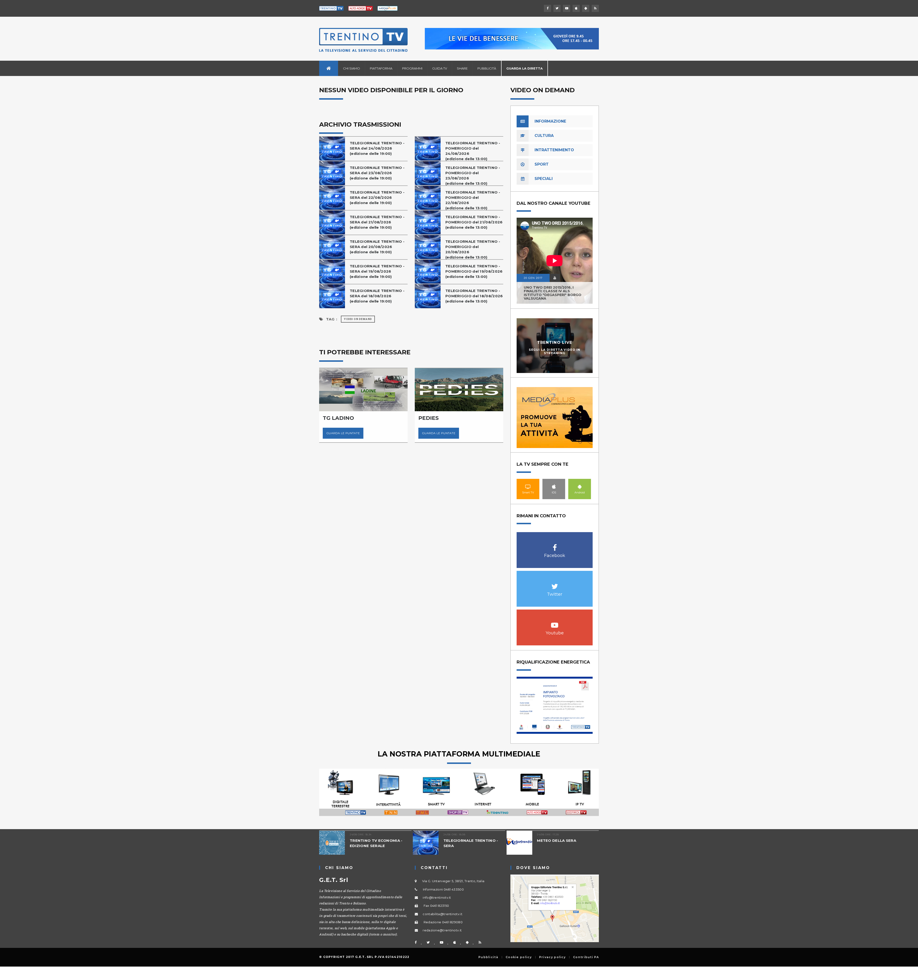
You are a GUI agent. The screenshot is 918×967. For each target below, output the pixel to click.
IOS (554, 486)
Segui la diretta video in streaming (554, 351)
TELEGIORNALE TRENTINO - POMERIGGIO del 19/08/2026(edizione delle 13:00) (474, 271)
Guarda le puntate (343, 433)
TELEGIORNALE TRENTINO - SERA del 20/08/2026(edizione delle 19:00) (377, 246)
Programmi (412, 68)
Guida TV (439, 68)
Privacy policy (552, 957)
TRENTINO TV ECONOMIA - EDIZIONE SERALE (376, 843)
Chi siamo (351, 68)
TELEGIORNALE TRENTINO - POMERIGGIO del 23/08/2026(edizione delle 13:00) (472, 175)
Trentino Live (554, 342)
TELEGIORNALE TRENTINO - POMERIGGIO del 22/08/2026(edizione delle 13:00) (472, 200)
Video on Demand (358, 319)
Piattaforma (381, 68)
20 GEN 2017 (533, 278)
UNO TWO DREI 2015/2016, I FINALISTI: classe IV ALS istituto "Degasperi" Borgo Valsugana (552, 293)
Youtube (555, 623)
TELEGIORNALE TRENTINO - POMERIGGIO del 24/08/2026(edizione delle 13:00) (472, 151)
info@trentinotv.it (437, 897)
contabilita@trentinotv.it (442, 914)
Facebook (554, 545)
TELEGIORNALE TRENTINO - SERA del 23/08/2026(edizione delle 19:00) (377, 172)
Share (462, 68)
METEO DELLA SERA (556, 840)
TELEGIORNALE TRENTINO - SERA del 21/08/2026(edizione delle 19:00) (377, 222)
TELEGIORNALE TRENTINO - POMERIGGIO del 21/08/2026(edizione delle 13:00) (474, 222)
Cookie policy (519, 957)
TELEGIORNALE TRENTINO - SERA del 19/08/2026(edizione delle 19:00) (377, 271)
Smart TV (528, 486)
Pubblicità (486, 68)
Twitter (554, 584)
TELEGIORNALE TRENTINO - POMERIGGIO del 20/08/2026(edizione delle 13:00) (472, 249)
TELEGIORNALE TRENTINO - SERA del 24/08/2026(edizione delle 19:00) (377, 148)
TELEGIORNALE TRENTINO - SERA (470, 843)
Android (579, 486)
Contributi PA (586, 957)
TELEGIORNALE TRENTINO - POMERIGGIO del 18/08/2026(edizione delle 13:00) (474, 295)
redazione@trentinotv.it (442, 930)
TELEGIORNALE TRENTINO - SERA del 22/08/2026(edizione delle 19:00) (377, 197)
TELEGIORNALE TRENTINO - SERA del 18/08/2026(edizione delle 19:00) (377, 295)
